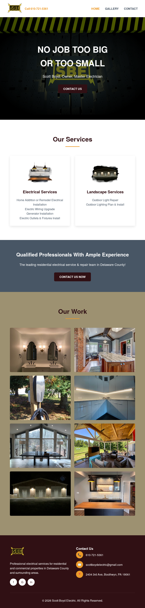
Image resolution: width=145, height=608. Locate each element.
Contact (131, 9)
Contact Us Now (72, 277)
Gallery (112, 9)
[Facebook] (13, 582)
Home (95, 9)
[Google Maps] (22, 582)
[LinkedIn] (31, 582)
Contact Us (72, 89)
